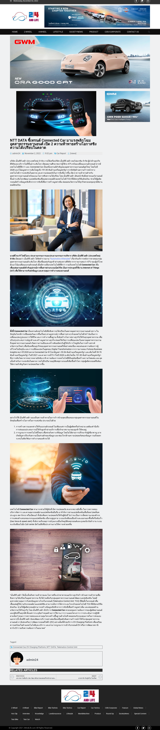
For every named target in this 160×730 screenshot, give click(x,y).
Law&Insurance (55, 714)
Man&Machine (83, 714)
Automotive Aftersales (60, 259)
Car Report (61, 153)
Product (93, 32)
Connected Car (19, 647)
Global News (138, 708)
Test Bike (14, 719)
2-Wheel (28, 32)
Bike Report (38, 708)
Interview (26, 714)
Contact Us (133, 32)
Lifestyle (58, 32)
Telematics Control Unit (67, 647)
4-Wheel (42, 32)
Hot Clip (14, 714)
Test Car (26, 719)
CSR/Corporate (113, 32)
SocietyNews (76, 32)
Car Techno (95, 708)
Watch (37, 719)
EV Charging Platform (36, 647)
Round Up (110, 714)
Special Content (140, 714)
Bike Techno (67, 708)
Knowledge (39, 714)
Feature (125, 708)
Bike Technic (53, 708)
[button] (149, 32)
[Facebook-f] (138, 728)
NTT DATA (51, 647)
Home (15, 32)
